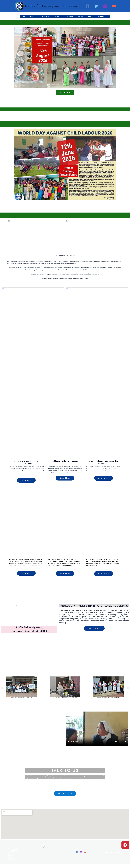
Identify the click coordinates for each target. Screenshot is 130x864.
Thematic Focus (44, 16)
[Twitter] (96, 6)
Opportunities (101, 16)
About (32, 16)
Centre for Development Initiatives (51, 6)
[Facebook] (87, 6)
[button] (34, 16)
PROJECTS (58, 16)
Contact (90, 16)
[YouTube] (114, 6)
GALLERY (80, 16)
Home (23, 16)
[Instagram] (105, 6)
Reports (70, 16)
